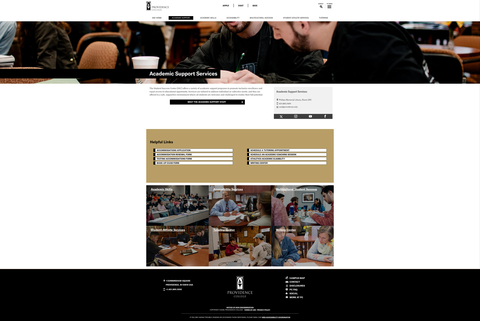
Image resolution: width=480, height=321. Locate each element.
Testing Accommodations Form (174, 159)
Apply (226, 5)
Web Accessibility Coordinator (276, 317)
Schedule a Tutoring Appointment (270, 150)
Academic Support (181, 18)
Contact (295, 281)
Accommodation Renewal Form (174, 154)
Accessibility (233, 18)
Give (254, 5)
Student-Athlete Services (296, 18)
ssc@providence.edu (288, 107)
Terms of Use (250, 310)
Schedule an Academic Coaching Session (273, 154)
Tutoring (323, 18)
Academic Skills (208, 18)
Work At (296, 297)
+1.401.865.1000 (174, 289)
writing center (259, 163)
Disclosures (297, 285)
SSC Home (157, 18)
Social (294, 293)
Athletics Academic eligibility (267, 159)
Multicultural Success (261, 18)
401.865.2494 (285, 103)
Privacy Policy (263, 310)
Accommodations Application (173, 150)
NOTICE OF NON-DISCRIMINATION (240, 307)
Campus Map (297, 278)
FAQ (293, 289)
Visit (241, 5)
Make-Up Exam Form (168, 163)
